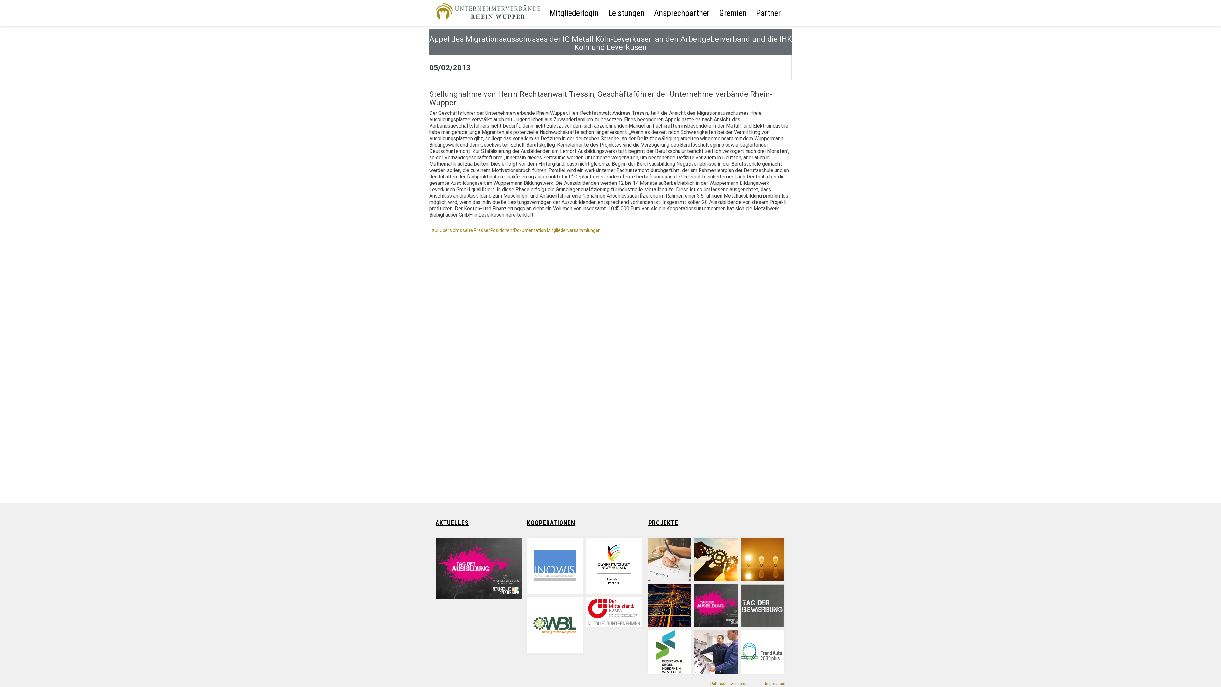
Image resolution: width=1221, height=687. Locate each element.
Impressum (775, 683)
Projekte (663, 523)
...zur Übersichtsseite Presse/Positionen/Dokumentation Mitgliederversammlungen (515, 230)
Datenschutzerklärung (730, 683)
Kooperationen (551, 523)
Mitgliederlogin (574, 13)
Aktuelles (452, 523)
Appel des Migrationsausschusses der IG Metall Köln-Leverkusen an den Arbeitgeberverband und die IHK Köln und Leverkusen (610, 43)
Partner (768, 13)
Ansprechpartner (681, 13)
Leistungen (626, 13)
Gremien (733, 13)
